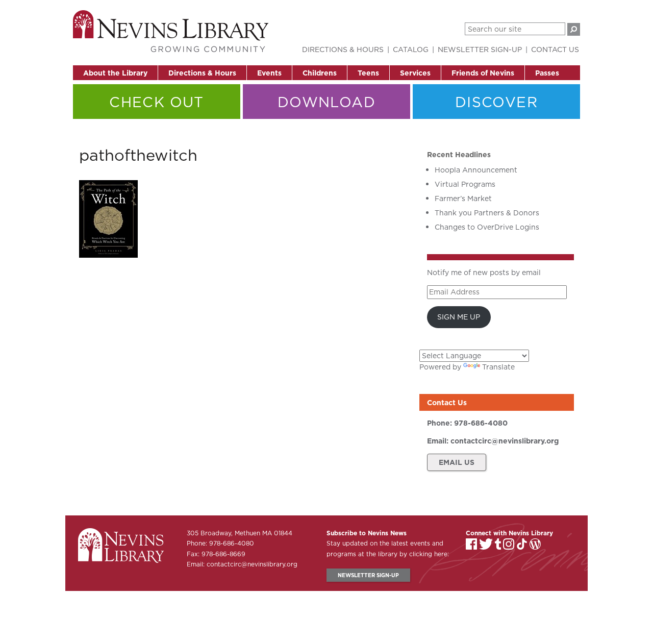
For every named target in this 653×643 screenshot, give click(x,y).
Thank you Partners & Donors (487, 213)
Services (415, 73)
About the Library (115, 73)
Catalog (411, 49)
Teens (368, 73)
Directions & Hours (202, 73)
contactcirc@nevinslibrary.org (504, 441)
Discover (496, 102)
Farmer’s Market (463, 198)
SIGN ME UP (458, 317)
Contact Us (555, 49)
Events (269, 73)
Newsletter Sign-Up (480, 49)
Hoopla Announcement (476, 170)
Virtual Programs (465, 184)
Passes (547, 73)
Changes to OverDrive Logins (487, 227)
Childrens (320, 73)
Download (326, 102)
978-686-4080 (481, 423)
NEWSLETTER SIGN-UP (368, 575)
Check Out (156, 102)
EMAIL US (456, 462)
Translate (498, 367)
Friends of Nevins (482, 73)
